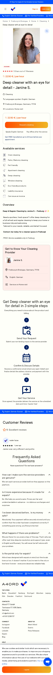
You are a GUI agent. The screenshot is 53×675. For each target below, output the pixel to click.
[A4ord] (13, 9)
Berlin (4, 593)
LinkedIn (5, 631)
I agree (26, 670)
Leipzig (48, 593)
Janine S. (17, 260)
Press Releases (33, 631)
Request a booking (27, 125)
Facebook (5, 628)
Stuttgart (30, 593)
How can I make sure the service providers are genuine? (23, 476)
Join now (45, 9)
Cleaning (43, 21)
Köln (3, 596)
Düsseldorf (12, 593)
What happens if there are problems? (20, 533)
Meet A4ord (32, 625)
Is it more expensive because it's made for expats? (23, 493)
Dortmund (28, 596)
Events (30, 628)
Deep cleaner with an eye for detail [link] (17, 25)
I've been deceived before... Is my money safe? (22, 514)
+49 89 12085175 (8, 616)
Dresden (10, 596)
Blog (3, 637)
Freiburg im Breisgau (19, 21)
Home (5, 21)
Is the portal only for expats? (16, 553)
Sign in (35, 9)
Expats (4, 634)
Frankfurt (19, 596)
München (39, 593)
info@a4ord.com (8, 613)
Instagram (6, 625)
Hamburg (21, 593)
